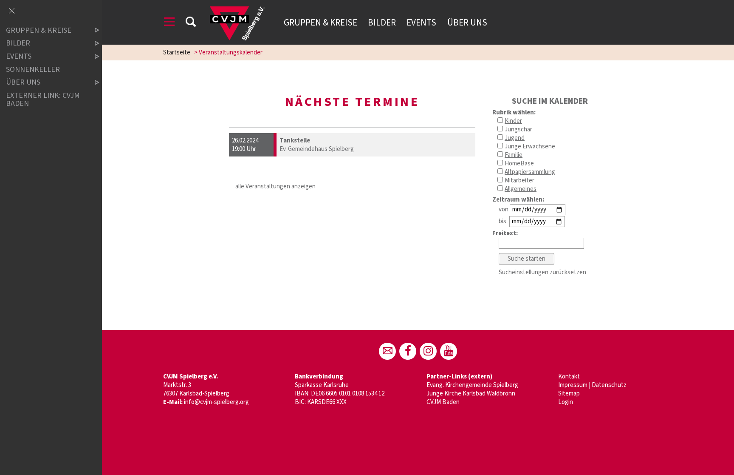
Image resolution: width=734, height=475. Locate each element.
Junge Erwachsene (530, 146)
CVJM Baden (443, 402)
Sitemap (569, 393)
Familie (513, 155)
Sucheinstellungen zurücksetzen (542, 272)
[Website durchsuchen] (190, 23)
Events (421, 22)
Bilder (382, 22)
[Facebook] (407, 351)
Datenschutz (609, 385)
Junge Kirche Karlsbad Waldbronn (470, 393)
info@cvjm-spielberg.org (216, 402)
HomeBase (519, 163)
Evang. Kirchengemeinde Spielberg (472, 385)
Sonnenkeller (33, 69)
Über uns (467, 22)
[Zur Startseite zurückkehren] (237, 10)
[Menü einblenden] (169, 23)
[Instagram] (428, 351)
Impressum (572, 385)
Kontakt (569, 376)
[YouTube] (448, 351)
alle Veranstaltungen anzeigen (275, 186)
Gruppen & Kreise (320, 22)
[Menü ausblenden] (11, 11)
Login (565, 402)
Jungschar (518, 129)
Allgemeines (520, 189)
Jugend (515, 138)
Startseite (176, 52)
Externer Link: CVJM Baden (43, 100)
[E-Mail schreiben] (387, 351)
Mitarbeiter (519, 180)
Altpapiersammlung (530, 172)
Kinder (513, 121)
